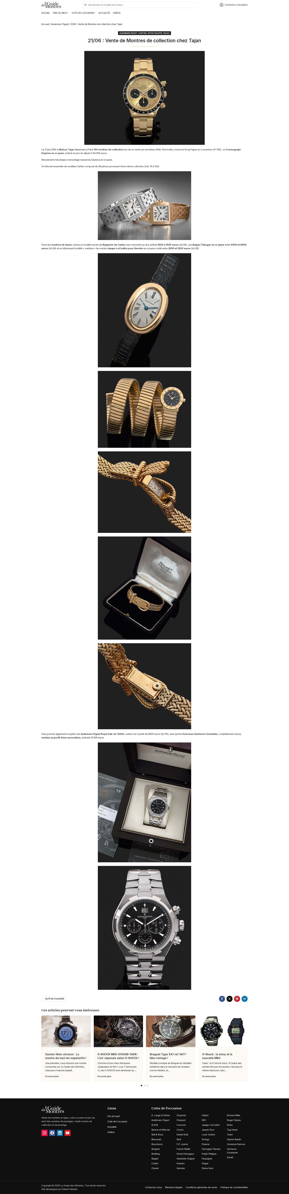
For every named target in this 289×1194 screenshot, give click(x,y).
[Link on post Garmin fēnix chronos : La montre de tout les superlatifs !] (66, 1031)
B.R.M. (154, 1124)
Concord (181, 1124)
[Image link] (52, 1109)
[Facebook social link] (222, 999)
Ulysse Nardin (234, 1139)
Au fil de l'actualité (54, 998)
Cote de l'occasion (117, 1121)
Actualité (112, 1126)
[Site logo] (51, 4)
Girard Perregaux (185, 1153)
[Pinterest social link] (237, 999)
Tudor (230, 1134)
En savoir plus (52, 1076)
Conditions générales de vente (201, 1187)
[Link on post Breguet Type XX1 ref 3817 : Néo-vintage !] (170, 1031)
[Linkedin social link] (245, 999)
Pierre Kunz (207, 1168)
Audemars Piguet (60, 24)
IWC (204, 1120)
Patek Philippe (155, 33)
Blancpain (156, 1139)
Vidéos (111, 1132)
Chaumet (181, 1115)
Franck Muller (184, 1149)
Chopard (181, 1120)
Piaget (205, 1163)
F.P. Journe (182, 1144)
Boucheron (157, 1144)
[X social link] (230, 999)
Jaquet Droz (208, 1129)
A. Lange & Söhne (160, 1115)
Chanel (154, 1168)
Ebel (179, 1139)
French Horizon (69, 1189)
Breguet (155, 1149)
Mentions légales (174, 1187)
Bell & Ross (157, 1134)
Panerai (205, 1144)
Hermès (181, 1168)
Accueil (45, 24)
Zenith (230, 1157)
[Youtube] (67, 1133)
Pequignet (207, 1158)
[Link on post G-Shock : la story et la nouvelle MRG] (223, 1031)
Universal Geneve (236, 1144)
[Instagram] (44, 1133)
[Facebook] (52, 1133)
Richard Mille (233, 1115)
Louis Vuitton (208, 1134)
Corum (180, 1129)
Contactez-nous (153, 1187)
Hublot (205, 1115)
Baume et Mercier (160, 1129)
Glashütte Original (185, 1158)
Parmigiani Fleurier (211, 1149)
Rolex (166, 33)
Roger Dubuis (234, 1120)
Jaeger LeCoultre (211, 1124)
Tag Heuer (232, 1129)
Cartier (142, 33)
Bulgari (154, 1158)
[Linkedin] (60, 1133)
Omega (205, 1139)
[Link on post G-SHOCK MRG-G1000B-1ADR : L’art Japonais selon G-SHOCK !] (118, 1031)
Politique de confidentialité (234, 1187)
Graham (181, 1163)
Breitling (155, 1153)
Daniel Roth (182, 1134)
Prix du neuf (113, 1116)
